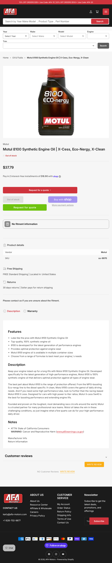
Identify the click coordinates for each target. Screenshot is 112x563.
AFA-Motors (50, 559)
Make (32, 31)
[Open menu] (106, 11)
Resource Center (39, 504)
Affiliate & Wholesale (41, 508)
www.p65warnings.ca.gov (70, 431)
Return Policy (64, 511)
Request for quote (25, 207)
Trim (5, 41)
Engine (90, 31)
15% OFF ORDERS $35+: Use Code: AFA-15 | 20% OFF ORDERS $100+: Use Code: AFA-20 (56, 2)
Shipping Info (64, 515)
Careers (34, 512)
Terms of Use (64, 518)
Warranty (32, 311)
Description (13, 311)
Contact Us (63, 522)
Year (5, 31)
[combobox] (56, 21)
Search (99, 21)
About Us (35, 501)
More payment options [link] (63, 205)
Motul (6, 144)
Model (61, 31)
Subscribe (99, 521)
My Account (63, 504)
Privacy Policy (37, 515)
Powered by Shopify (65, 559)
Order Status (63, 507)
